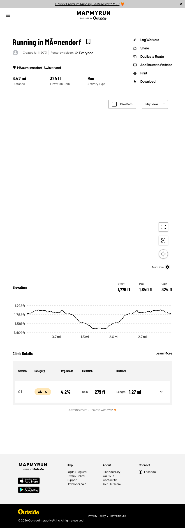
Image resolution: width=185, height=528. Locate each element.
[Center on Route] (163, 240)
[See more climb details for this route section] (161, 391)
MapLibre (158, 267)
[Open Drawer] (8, 15)
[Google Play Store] (29, 490)
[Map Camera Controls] (163, 253)
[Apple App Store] (29, 481)
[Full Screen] (163, 226)
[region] (92, 183)
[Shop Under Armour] (28, 513)
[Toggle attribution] (167, 267)
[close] (181, 4)
